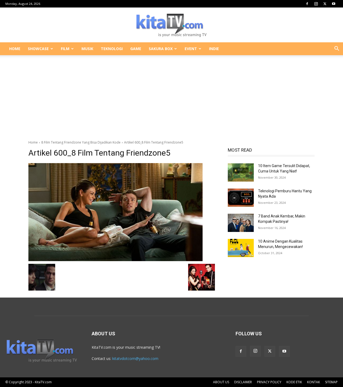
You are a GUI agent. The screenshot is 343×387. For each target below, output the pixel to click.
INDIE (214, 48)
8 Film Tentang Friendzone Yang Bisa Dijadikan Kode (81, 142)
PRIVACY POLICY (269, 382)
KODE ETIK (294, 382)
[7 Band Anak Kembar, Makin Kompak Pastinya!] (241, 223)
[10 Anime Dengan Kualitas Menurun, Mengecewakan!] (241, 248)
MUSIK (87, 48)
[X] (325, 3)
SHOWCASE (38, 48)
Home (33, 142)
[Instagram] (316, 3)
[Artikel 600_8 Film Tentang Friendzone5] (121, 212)
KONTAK (313, 382)
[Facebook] (307, 3)
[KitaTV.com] (171, 25)
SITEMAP (331, 382)
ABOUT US (221, 382)
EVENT (191, 48)
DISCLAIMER (243, 382)
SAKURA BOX (161, 48)
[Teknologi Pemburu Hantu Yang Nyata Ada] (241, 198)
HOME (14, 48)
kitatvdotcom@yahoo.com (135, 358)
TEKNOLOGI (112, 48)
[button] (336, 49)
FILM (65, 48)
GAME (135, 48)
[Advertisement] (171, 94)
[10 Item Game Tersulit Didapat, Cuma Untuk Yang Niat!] (241, 172)
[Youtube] (334, 3)
